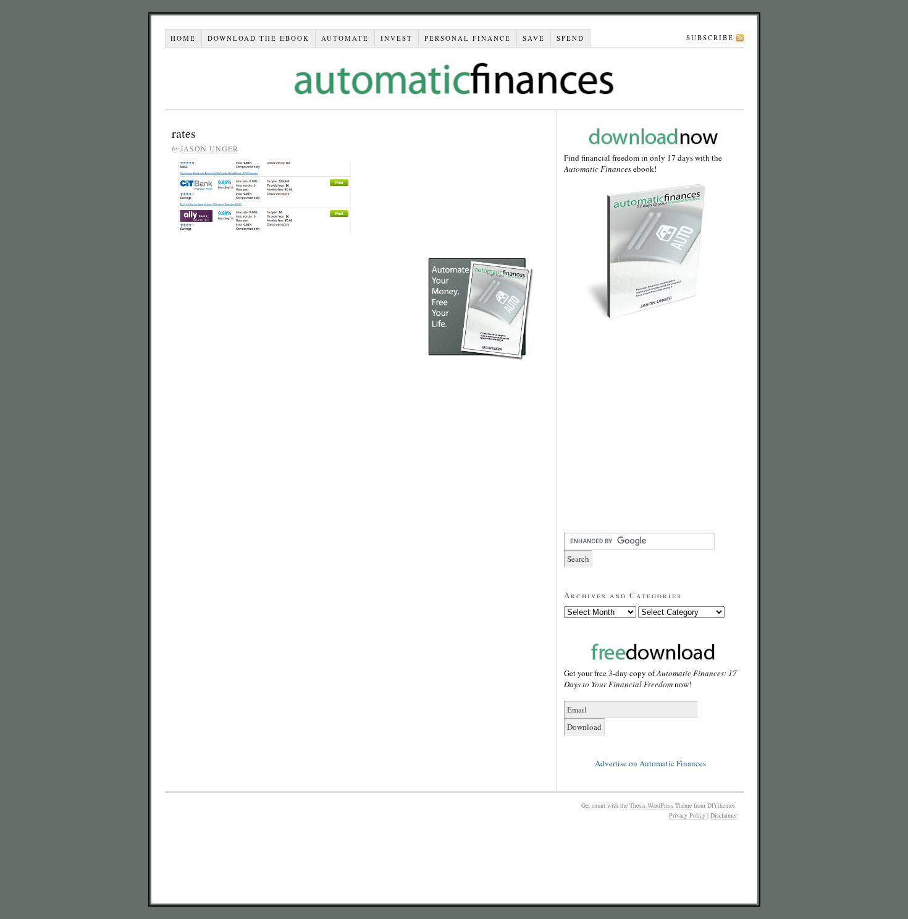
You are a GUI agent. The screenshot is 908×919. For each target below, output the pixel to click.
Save (534, 38)
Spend (570, 38)
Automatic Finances (454, 78)
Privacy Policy (687, 815)
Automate (345, 38)
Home (183, 38)
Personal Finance (467, 38)
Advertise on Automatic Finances (650, 763)
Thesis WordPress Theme (660, 805)
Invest (396, 38)
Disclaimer (723, 815)
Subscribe (710, 37)
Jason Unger (209, 148)
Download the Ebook (258, 38)
